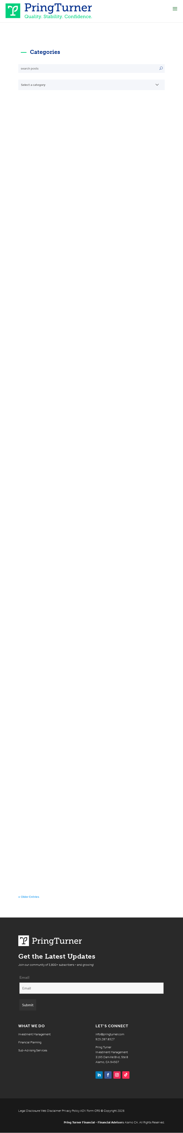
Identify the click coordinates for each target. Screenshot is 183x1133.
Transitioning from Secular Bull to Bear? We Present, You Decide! (84, 521)
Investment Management (34, 1034)
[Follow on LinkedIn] (99, 1075)
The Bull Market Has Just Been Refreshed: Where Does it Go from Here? (90, 391)
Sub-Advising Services (32, 1050)
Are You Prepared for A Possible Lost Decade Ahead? (84, 651)
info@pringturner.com (110, 1034)
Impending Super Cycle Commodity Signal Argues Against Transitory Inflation (82, 846)
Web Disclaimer (51, 1111)
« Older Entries (28, 897)
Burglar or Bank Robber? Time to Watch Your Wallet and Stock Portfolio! (85, 781)
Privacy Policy (70, 1111)
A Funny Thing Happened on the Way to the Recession (83, 586)
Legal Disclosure (29, 1111)
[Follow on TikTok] (125, 1075)
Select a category (33, 85)
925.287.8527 (105, 1039)
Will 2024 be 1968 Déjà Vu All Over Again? (80, 329)
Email (24, 977)
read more (30, 168)
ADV (83, 1111)
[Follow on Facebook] (108, 1075)
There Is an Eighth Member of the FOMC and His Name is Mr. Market (90, 201)
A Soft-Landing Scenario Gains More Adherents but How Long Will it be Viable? (88, 456)
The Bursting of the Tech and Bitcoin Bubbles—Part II (88, 716)
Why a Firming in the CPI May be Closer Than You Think (86, 266)
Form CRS (93, 1111)
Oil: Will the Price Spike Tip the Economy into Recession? (86, 136)
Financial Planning (29, 1042)
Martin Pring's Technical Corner (62, 147)
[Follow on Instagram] (117, 1075)
